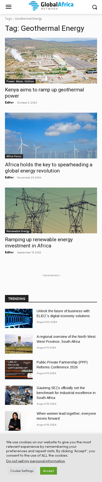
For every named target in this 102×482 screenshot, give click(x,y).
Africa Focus (14, 156)
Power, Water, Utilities (20, 81)
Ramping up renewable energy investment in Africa (39, 243)
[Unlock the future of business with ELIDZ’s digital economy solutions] (19, 318)
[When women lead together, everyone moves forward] (19, 420)
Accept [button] (48, 471)
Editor (9, 102)
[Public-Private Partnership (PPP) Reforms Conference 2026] (19, 369)
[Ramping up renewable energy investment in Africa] (51, 210)
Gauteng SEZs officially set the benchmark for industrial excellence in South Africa (66, 392)
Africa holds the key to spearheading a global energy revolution (48, 168)
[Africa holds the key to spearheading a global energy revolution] (51, 135)
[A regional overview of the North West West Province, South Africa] (19, 344)
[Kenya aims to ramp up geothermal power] (51, 61)
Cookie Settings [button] (21, 471)
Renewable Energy (17, 231)
